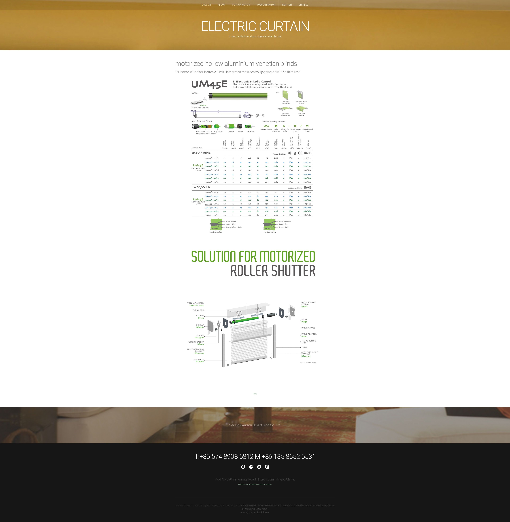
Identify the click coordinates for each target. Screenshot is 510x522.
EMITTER (287, 5)
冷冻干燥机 (288, 505)
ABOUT (221, 5)
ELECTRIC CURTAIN (255, 26)
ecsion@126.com (248, 512)
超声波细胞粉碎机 (266, 505)
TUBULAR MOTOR (266, 5)
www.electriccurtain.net (262, 484)
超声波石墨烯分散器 (258, 509)
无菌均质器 (299, 505)
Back (255, 394)
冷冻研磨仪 (318, 505)
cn (268, 512)
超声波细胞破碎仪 (248, 505)
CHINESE (303, 5)
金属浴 (278, 505)
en (266, 512)
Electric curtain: (245, 484)
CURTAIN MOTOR (241, 5)
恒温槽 (308, 505)
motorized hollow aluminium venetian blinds (236, 63)
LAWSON (206, 5)
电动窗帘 (261, 512)
